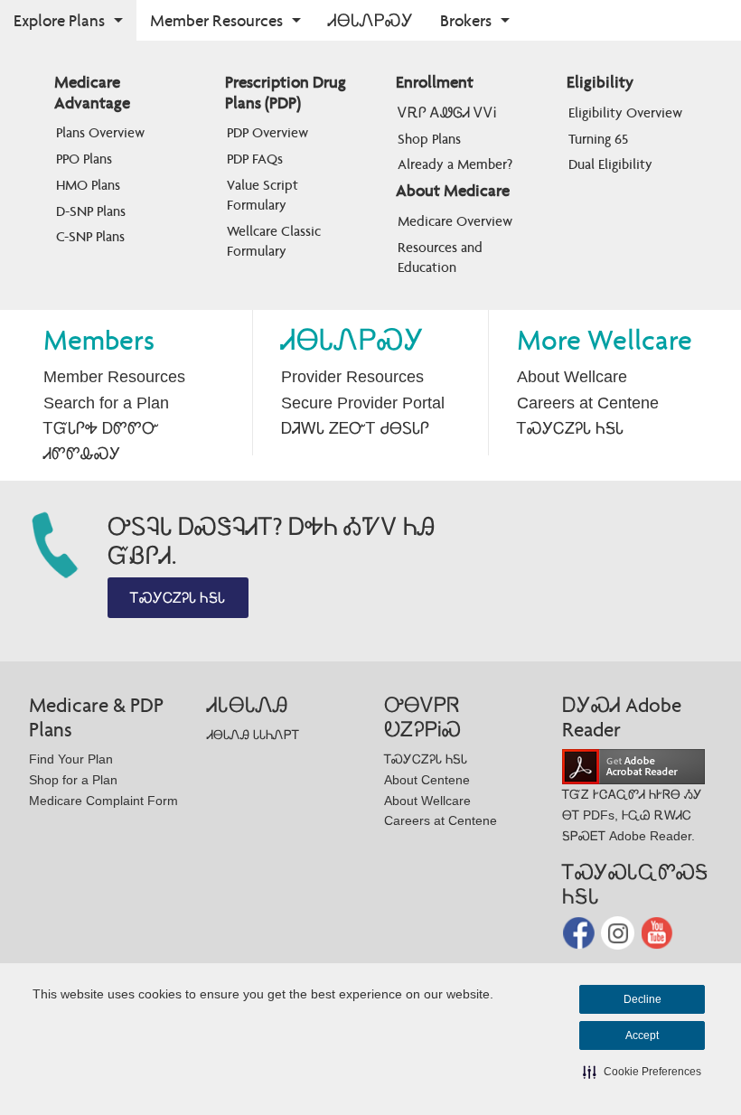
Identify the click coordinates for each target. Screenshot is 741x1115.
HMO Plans (88, 184)
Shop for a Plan (73, 780)
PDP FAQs (255, 158)
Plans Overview (100, 132)
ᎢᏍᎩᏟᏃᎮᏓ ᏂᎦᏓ (570, 428)
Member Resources (216, 20)
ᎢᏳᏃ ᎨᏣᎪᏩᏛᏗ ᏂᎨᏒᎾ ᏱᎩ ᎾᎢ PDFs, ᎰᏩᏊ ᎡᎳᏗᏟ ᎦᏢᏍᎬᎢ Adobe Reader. (632, 814)
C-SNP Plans (90, 236)
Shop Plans (429, 138)
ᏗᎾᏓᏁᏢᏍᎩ (370, 20)
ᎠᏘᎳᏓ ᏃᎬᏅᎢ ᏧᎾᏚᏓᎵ (355, 428)
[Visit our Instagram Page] (619, 932)
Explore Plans (59, 20)
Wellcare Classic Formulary (275, 240)
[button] (642, 1071)
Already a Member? (455, 164)
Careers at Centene (588, 403)
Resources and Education (442, 257)
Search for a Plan (106, 403)
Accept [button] (642, 1035)
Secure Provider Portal (363, 403)
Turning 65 (598, 138)
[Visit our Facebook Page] (580, 932)
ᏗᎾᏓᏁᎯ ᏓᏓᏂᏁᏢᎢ (253, 734)
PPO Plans (84, 158)
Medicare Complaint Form (103, 800)
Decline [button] (642, 999)
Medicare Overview (455, 221)
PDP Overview (267, 132)
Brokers (466, 20)
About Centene (427, 780)
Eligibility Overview (625, 112)
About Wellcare (572, 377)
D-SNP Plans (91, 211)
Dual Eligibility (610, 164)
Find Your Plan (71, 759)
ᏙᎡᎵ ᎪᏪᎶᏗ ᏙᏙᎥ (447, 112)
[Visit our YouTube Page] (657, 932)
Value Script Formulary (264, 194)
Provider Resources (352, 377)
